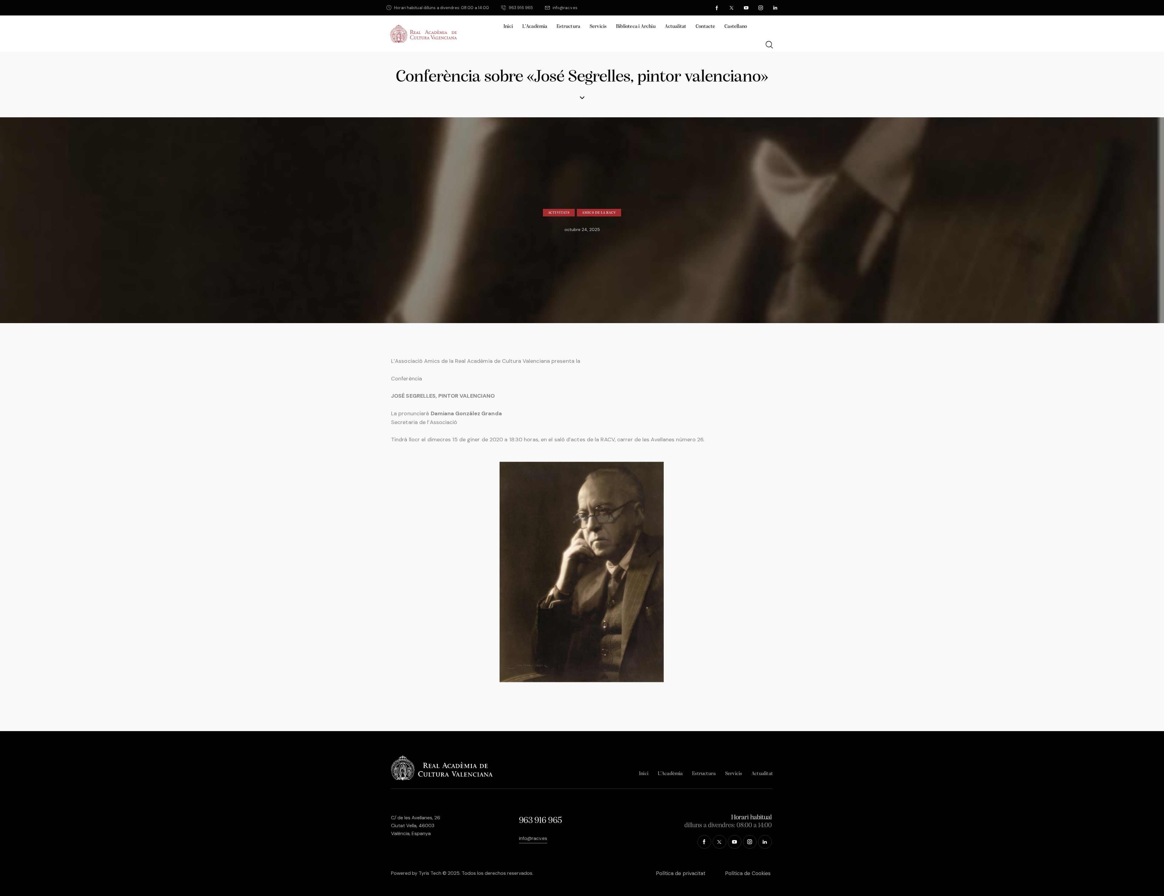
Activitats (559, 213)
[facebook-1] (717, 8)
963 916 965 (540, 820)
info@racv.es (533, 838)
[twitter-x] (732, 8)
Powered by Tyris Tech (416, 873)
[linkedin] (775, 8)
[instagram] (761, 8)
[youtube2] (746, 8)
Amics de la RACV (599, 213)
